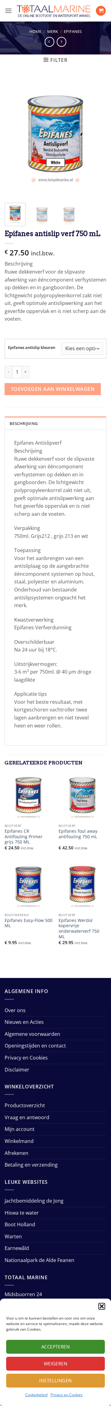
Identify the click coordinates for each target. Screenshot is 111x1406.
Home (35, 31)
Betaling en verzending (31, 1164)
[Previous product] (61, 41)
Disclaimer (17, 1069)
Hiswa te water (22, 1212)
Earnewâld (17, 1248)
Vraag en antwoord (27, 1117)
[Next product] (49, 41)
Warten (13, 1236)
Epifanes (73, 31)
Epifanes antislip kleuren (31, 348)
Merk (52, 31)
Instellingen (55, 1380)
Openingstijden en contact (35, 1045)
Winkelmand (19, 1141)
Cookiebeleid (36, 1394)
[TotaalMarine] (54, 11)
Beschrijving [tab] (24, 423)
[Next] (96, 137)
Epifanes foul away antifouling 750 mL (78, 833)
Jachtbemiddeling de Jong (34, 1200)
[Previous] (14, 137)
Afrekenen (16, 1153)
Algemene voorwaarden (32, 1034)
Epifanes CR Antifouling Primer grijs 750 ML (24, 836)
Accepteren (55, 1347)
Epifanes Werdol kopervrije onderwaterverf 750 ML (79, 928)
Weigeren (56, 1363)
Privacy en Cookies (67, 1394)
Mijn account (20, 1129)
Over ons (15, 1010)
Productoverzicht (25, 1105)
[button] (102, 1306)
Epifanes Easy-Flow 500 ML (28, 923)
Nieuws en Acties (24, 1022)
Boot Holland (20, 1224)
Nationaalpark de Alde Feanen (39, 1260)
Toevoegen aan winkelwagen (53, 389)
